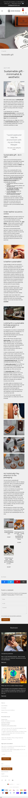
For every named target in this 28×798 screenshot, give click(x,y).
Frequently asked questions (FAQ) (8, 725)
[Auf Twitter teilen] (11, 581)
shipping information (5, 734)
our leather (6, 301)
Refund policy (4, 712)
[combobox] (23, 9)
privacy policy (11, 594)
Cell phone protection (7, 653)
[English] (23, 9)
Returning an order (5, 724)
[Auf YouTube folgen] (12, 780)
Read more (3, 662)
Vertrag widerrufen (7, 768)
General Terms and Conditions (8, 710)
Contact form (4, 719)
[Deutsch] (23, 10)
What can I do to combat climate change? (12, 685)
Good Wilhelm (4, 705)
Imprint (2, 773)
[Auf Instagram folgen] (5, 780)
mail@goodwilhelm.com (14, 5)
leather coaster (7, 340)
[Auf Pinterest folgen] (9, 780)
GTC (2, 763)
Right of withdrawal (5, 766)
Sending (5, 619)
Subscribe (6, 758)
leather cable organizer (11, 364)
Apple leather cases (10, 371)
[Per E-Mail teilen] (23, 581)
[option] (23, 10)
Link (1, 797)
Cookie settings (4, 776)
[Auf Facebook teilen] (4, 581)
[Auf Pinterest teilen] (17, 581)
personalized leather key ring (10, 360)
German (18, 784)
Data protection (4, 771)
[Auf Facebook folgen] (2, 780)
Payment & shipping (5, 722)
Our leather (3, 707)
